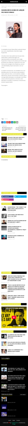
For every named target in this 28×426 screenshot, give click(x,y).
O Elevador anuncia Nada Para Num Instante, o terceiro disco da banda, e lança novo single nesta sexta (16, 387)
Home (9, 420)
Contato (18, 420)
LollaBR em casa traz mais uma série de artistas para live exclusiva (16, 336)
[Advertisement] (14, 256)
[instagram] (7, 199)
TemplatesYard (14, 422)
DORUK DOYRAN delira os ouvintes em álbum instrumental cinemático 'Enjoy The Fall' (17, 229)
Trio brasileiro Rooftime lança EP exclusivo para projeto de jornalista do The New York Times (16, 378)
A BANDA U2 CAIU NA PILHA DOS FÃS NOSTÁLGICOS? (17, 413)
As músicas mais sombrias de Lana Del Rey (16, 236)
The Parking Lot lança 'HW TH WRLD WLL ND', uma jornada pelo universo (17, 370)
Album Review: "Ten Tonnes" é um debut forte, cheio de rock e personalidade (17, 208)
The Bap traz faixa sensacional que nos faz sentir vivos (16, 144)
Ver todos (22, 394)
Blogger (14, 424)
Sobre (13, 420)
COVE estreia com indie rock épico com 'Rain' (15, 215)
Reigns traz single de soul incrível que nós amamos (15, 150)
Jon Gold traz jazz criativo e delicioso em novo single (16, 138)
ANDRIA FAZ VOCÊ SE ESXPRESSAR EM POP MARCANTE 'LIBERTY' (17, 221)
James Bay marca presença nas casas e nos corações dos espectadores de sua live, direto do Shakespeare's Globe (17, 278)
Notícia (9, 6)
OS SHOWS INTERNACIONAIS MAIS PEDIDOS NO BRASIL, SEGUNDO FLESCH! (16, 399)
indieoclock (4, 15)
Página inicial (4, 6)
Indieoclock (14, 2)
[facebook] (7, 196)
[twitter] (20, 196)
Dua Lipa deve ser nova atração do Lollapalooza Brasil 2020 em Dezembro (17, 344)
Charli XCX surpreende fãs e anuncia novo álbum (15, 350)
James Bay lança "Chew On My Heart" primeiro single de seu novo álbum (16, 297)
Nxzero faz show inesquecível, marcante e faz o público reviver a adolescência (17, 406)
